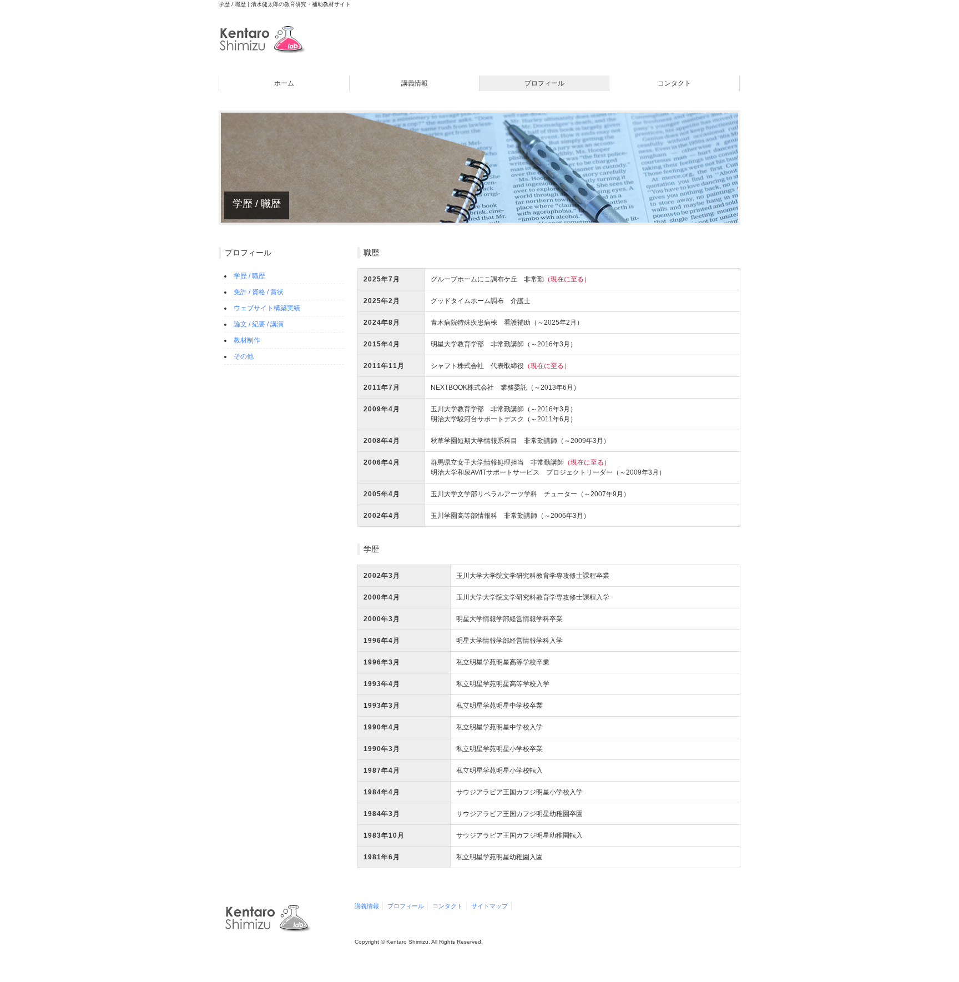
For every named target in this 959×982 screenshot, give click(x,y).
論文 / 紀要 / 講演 (259, 324)
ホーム (284, 83)
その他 (244, 356)
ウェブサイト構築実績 (267, 308)
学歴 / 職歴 (249, 276)
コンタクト (674, 83)
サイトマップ (489, 906)
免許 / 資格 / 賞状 (259, 292)
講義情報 (414, 83)
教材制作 (247, 340)
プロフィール (544, 83)
